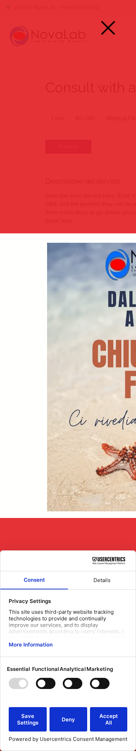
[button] (108, 28)
